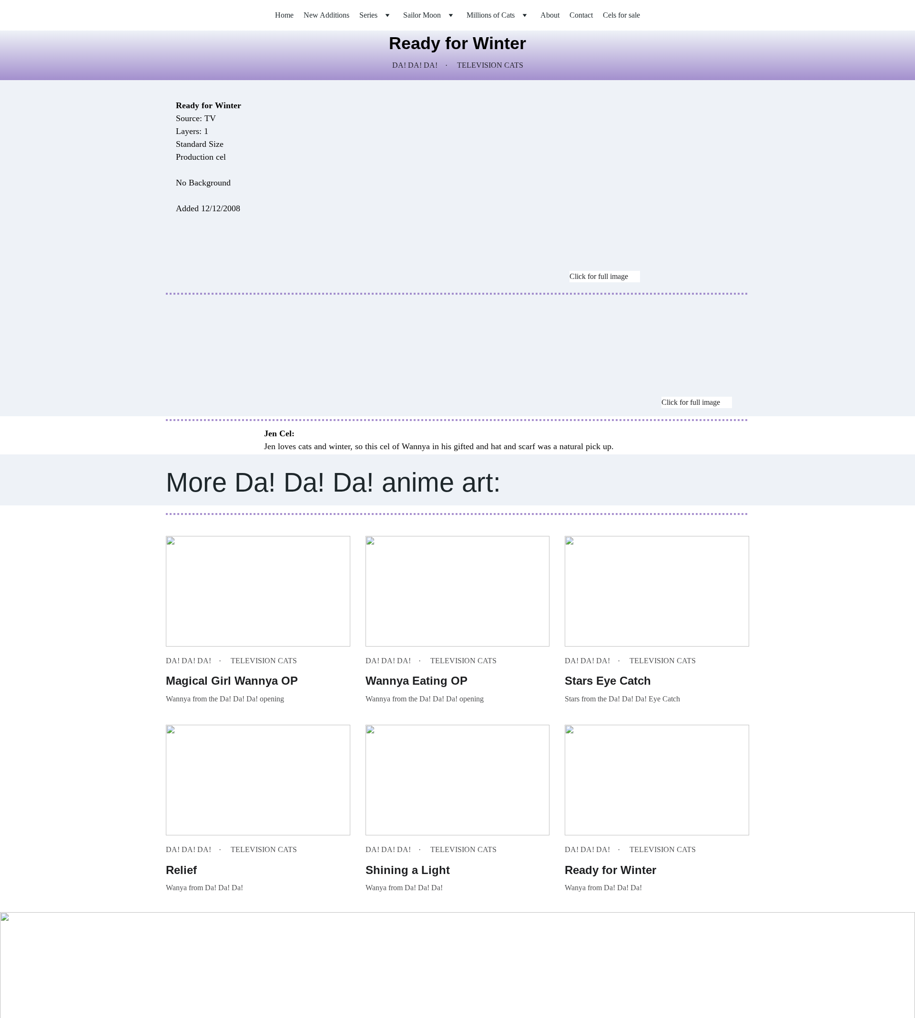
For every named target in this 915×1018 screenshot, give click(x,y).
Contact (581, 15)
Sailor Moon (422, 15)
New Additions (326, 15)
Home (284, 15)
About (549, 15)
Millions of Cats (491, 15)
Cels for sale (621, 15)
